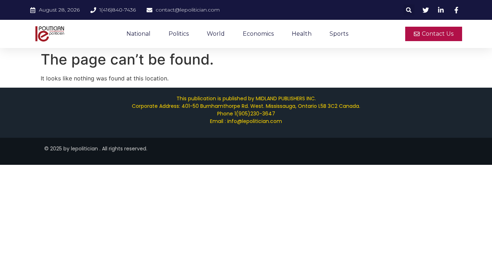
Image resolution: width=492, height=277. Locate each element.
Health (302, 33)
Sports (339, 33)
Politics (179, 33)
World (216, 33)
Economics (258, 33)
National (138, 33)
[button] (409, 10)
